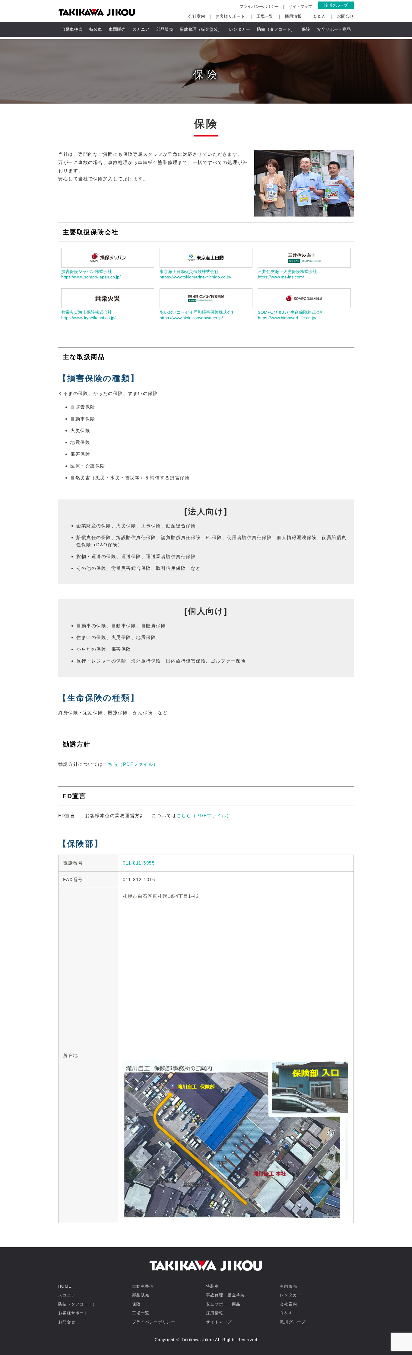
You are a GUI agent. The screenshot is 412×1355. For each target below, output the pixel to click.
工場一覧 (264, 16)
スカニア (140, 29)
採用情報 (293, 16)
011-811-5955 (139, 862)
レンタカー (239, 29)
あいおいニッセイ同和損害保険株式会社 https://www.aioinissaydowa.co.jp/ (198, 315)
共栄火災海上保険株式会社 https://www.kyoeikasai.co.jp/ (88, 315)
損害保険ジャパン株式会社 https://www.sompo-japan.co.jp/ (91, 274)
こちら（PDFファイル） (130, 764)
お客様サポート (230, 16)
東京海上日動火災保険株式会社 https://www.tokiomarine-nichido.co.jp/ (195, 274)
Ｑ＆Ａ (319, 16)
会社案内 (196, 16)
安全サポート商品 (334, 29)
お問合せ (345, 16)
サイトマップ (300, 6)
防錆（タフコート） (276, 29)
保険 (306, 29)
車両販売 (117, 29)
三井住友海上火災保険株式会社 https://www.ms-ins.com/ (287, 274)
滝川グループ (336, 5)
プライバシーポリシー (259, 6)
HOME (64, 1286)
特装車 (95, 29)
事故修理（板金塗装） (201, 29)
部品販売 (164, 29)
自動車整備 (71, 29)
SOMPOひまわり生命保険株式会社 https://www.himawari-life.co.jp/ (291, 315)
